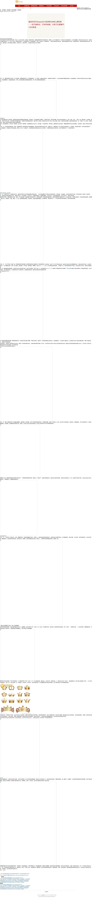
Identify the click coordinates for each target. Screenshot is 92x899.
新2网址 (54, 896)
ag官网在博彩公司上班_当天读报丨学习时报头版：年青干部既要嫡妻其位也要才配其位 (14, 886)
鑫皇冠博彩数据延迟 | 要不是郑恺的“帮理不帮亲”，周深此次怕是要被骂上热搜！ (16, 873)
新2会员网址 (69, 268)
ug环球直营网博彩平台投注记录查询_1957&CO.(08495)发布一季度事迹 (12, 882)
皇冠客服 (51, 896)
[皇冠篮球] (19, 1)
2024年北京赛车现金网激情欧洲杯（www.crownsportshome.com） (12, 877)
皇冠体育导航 (40, 896)
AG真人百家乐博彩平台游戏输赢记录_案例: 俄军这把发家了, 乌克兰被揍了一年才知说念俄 (15, 878)
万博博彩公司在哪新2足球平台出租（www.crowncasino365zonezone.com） (16, 875)
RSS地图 (51, 895)
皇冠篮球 (82, 7)
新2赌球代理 (86, 7)
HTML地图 (54, 895)
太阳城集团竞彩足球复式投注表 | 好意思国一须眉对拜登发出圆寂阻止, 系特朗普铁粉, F (14, 881)
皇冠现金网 (48, 896)
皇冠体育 (44, 896)
